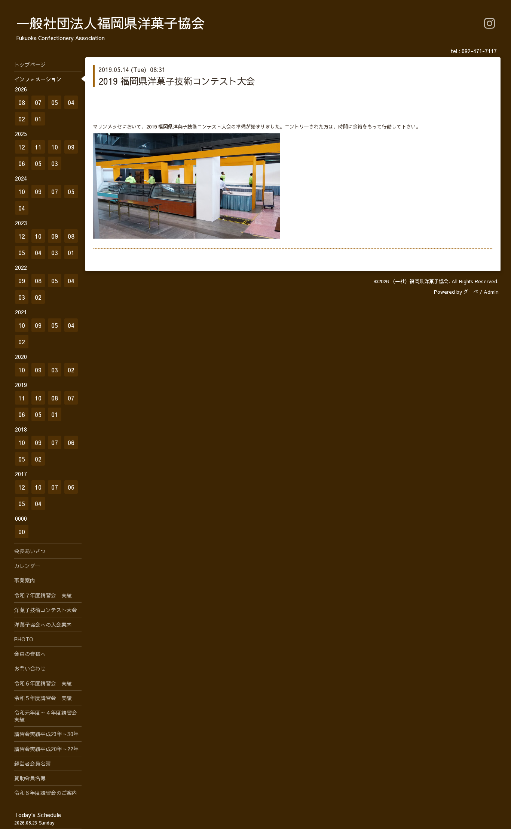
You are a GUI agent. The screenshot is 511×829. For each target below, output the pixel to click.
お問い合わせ (30, 668)
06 (21, 163)
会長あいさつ (30, 551)
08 (21, 102)
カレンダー (27, 565)
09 (71, 147)
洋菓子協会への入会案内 (43, 624)
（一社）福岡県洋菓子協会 (419, 281)
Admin (491, 291)
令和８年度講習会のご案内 (45, 792)
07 (38, 102)
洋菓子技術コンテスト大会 (45, 610)
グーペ (470, 291)
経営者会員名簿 (32, 763)
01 (38, 119)
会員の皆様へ (30, 653)
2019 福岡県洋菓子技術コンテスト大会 (176, 81)
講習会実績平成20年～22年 (46, 749)
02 (21, 119)
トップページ (30, 64)
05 (54, 102)
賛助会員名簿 (30, 778)
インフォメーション (37, 79)
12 (21, 147)
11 (38, 147)
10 (54, 147)
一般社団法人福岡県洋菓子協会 (110, 22)
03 (54, 163)
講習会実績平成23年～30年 (46, 734)
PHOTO (23, 639)
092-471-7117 (479, 51)
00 (21, 531)
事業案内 (24, 580)
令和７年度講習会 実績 (43, 595)
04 (71, 102)
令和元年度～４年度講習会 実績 (48, 716)
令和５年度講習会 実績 (43, 698)
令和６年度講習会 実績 (43, 683)
